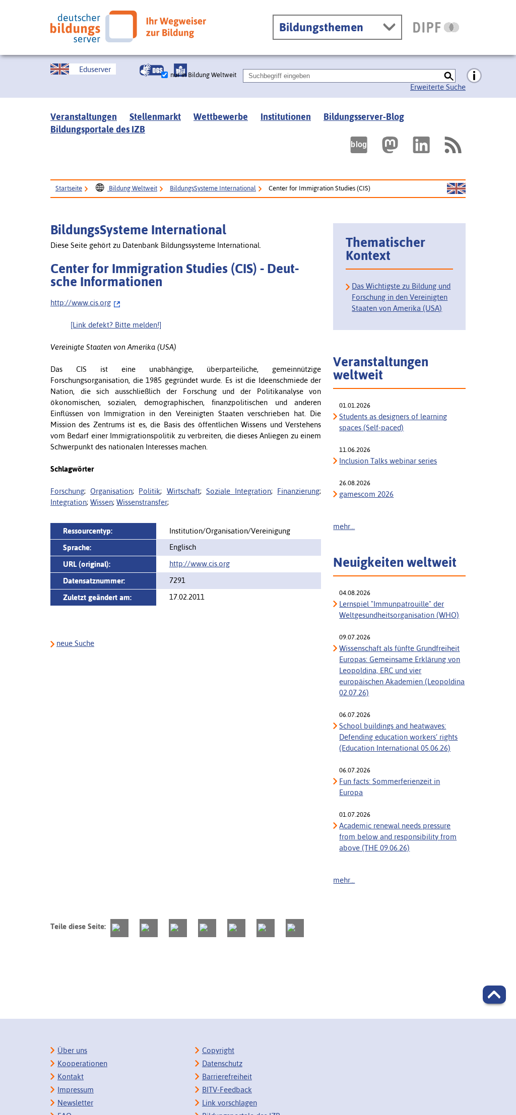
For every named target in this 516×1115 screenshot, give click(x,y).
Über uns (72, 1050)
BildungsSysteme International (213, 188)
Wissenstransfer (141, 502)
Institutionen (286, 116)
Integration (68, 502)
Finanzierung (298, 491)
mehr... (344, 526)
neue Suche (75, 643)
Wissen (101, 502)
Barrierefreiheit (227, 1076)
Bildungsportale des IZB (97, 129)
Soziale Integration (238, 491)
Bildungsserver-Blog (364, 116)
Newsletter (75, 1102)
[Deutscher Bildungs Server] (128, 26)
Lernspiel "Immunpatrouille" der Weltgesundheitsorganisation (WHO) (399, 609)
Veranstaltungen (83, 116)
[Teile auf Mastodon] (119, 928)
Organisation (111, 491)
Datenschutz (222, 1063)
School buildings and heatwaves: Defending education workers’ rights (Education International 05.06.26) (398, 737)
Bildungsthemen (321, 27)
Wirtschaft (183, 491)
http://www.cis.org (80, 302)
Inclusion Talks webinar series (388, 460)
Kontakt (70, 1076)
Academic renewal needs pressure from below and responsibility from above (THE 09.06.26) (398, 836)
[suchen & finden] (448, 76)
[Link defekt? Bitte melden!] (116, 324)
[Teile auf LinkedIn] (236, 928)
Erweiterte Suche (438, 87)
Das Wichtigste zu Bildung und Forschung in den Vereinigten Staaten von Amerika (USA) (401, 297)
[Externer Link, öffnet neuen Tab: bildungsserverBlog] (359, 145)
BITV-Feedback (227, 1089)
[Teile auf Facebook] (149, 928)
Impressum (75, 1089)
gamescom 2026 (366, 494)
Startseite (68, 188)
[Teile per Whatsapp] (207, 928)
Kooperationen (82, 1063)
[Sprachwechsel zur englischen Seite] (456, 189)
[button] (494, 995)
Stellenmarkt (155, 116)
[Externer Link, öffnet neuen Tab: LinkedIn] (421, 145)
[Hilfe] (474, 76)
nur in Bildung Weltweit (203, 75)
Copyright (218, 1050)
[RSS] (452, 145)
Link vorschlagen (229, 1102)
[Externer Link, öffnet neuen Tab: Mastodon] (390, 145)
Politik (149, 491)
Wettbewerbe (221, 116)
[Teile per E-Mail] (265, 928)
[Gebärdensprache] (152, 70)
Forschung (67, 491)
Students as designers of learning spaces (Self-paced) (393, 422)
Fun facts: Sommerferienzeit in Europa (389, 787)
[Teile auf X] (178, 928)
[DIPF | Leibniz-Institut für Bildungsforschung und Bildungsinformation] (436, 27)
